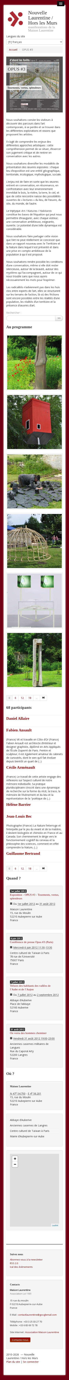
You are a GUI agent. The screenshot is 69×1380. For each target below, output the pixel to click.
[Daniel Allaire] (34, 481)
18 (29, 698)
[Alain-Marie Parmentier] (34, 362)
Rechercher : (13, 312)
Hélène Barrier (18, 804)
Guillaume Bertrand (23, 853)
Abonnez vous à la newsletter (26, 1259)
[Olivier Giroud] (34, 660)
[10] (43, 698)
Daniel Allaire (17, 718)
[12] (43, 868)
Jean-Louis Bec (19, 816)
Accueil (13, 49)
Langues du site (15, 36)
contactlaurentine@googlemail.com (37, 1314)
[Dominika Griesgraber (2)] (34, 600)
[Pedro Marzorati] (34, 422)
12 (22, 698)
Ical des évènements (21, 1266)
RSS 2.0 (14, 1263)
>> (59, 318)
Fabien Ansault (19, 730)
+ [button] (15, 1158)
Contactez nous (20, 1339)
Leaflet (55, 1225)
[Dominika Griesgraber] (34, 541)
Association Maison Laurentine (42, 1332)
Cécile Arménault (20, 767)
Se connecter (31, 1361)
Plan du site (13, 1361)
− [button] (15, 1164)
